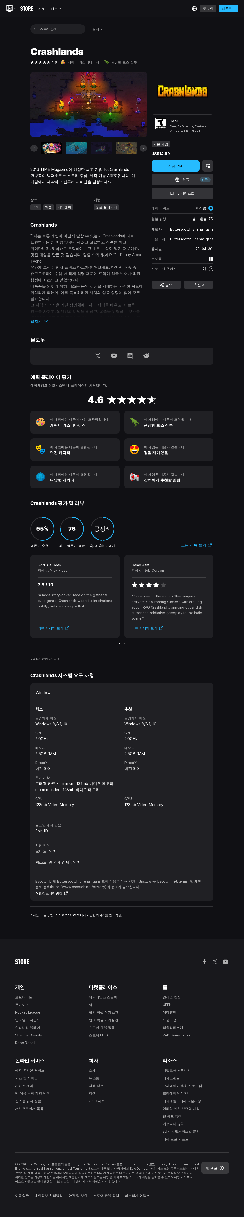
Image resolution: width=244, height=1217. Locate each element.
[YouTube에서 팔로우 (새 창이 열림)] (114, 356)
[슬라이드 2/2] (124, 643)
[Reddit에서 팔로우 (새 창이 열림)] (146, 356)
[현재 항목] (51, 148)
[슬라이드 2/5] (76, 148)
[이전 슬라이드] (34, 148)
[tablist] (122, 692)
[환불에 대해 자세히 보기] (211, 219)
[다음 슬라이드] (143, 148)
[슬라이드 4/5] (126, 148)
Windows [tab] (44, 692)
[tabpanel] (122, 755)
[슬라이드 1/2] (119, 643)
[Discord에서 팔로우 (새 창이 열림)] (130, 356)
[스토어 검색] (35, 29)
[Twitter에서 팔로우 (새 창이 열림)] (97, 356)
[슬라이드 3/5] (101, 148)
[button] (88, 321)
